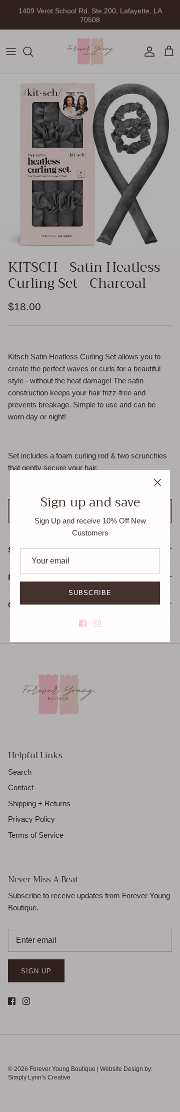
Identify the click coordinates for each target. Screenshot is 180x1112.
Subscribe (89, 593)
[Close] (157, 482)
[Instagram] (97, 623)
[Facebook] (82, 623)
